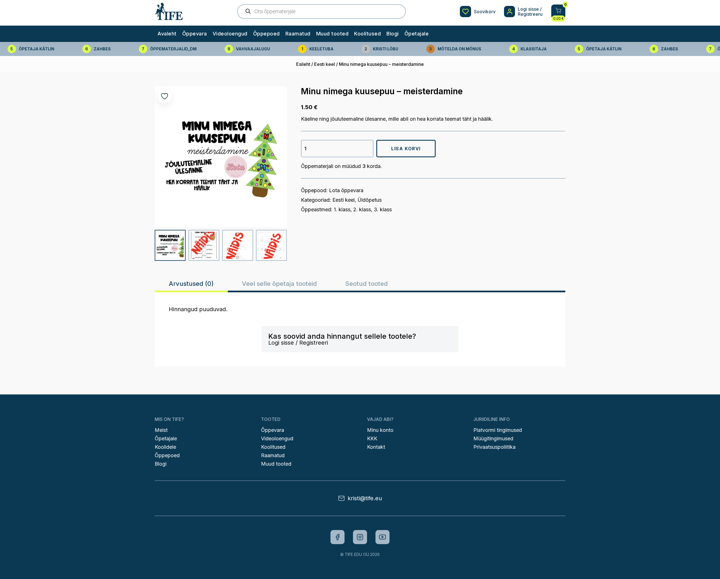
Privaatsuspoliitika (494, 447)
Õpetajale (416, 34)
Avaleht (167, 34)
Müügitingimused (493, 438)
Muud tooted (332, 34)
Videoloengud (230, 34)
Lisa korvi (406, 148)
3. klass (383, 209)
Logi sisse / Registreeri (298, 342)
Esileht (303, 64)
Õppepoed (266, 34)
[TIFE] (169, 17)
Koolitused (367, 34)
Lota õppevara (346, 190)
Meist (161, 430)
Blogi (392, 34)
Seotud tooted (366, 283)
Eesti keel (324, 64)
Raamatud (297, 34)
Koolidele (165, 447)
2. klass (362, 209)
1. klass (342, 209)
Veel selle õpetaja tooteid (279, 283)
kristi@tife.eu (365, 498)
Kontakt (376, 447)
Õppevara (194, 34)
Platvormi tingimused (497, 430)
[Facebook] (337, 537)
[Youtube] (382, 537)
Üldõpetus (369, 200)
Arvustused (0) (191, 283)
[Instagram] (360, 537)
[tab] (191, 283)
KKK (372, 438)
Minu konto (380, 430)
